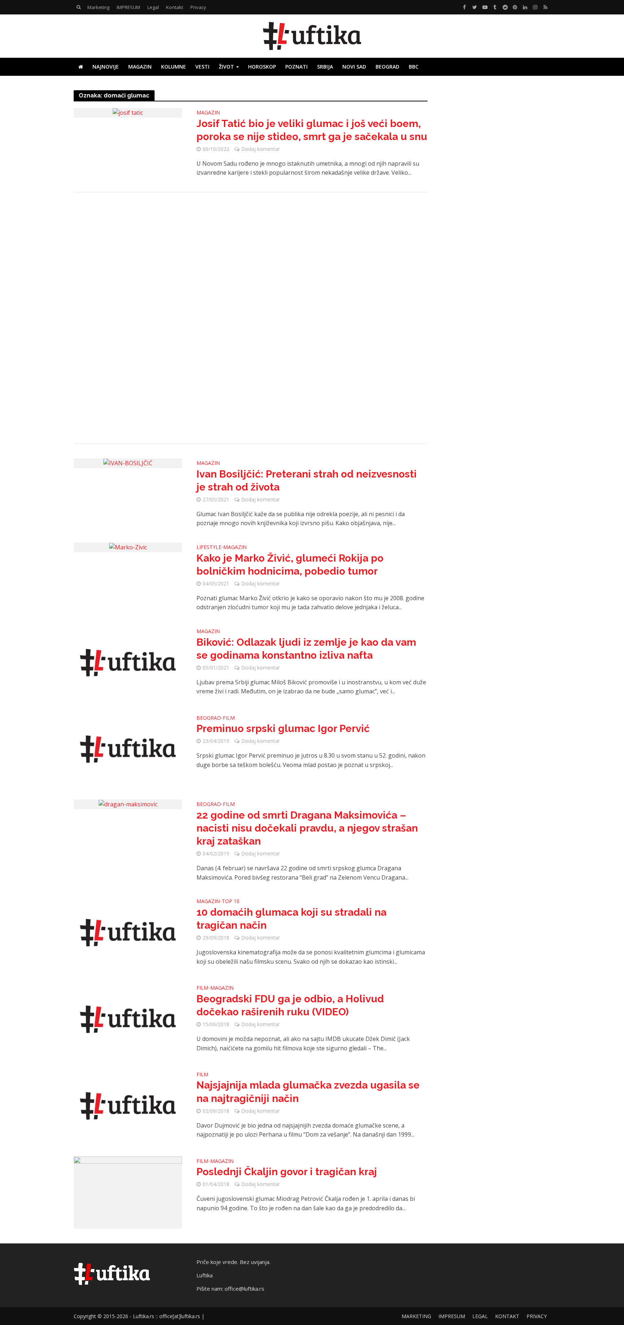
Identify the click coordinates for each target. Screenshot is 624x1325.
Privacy (198, 7)
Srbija (325, 66)
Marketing (98, 7)
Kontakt (174, 7)
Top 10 (230, 902)
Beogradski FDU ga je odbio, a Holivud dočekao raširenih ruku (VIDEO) (290, 1005)
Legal (153, 7)
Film (229, 718)
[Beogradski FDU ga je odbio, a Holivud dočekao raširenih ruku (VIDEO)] (128, 1019)
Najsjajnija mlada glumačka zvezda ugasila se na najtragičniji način (308, 1091)
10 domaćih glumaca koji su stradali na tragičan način (291, 918)
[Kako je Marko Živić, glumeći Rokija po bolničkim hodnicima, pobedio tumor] (128, 547)
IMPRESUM (128, 7)
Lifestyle (208, 547)
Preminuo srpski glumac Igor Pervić (283, 729)
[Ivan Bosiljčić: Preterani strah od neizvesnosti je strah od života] (127, 463)
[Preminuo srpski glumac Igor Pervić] (128, 749)
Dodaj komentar (260, 148)
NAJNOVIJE (105, 66)
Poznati (296, 66)
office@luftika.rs (244, 1288)
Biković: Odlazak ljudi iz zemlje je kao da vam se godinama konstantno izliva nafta (306, 648)
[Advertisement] (251, 318)
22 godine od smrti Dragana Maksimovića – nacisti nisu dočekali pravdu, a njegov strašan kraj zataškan (307, 828)
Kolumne (173, 66)
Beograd (387, 66)
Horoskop (262, 66)
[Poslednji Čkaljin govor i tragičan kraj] (128, 1192)
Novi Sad (354, 66)
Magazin (140, 66)
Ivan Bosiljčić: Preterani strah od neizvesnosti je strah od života (306, 480)
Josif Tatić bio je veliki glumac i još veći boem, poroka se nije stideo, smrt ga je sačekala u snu (311, 130)
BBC (414, 66)
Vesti (202, 66)
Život (226, 66)
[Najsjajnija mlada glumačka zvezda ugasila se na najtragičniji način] (128, 1105)
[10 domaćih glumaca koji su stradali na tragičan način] (128, 932)
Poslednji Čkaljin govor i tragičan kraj (286, 1172)
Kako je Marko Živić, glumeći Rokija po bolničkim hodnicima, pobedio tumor (290, 564)
